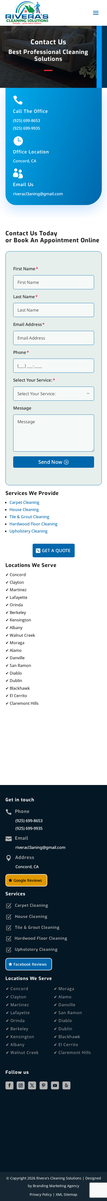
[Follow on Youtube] (55, 1085)
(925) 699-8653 (26, 120)
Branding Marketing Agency (56, 1185)
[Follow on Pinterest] (44, 1085)
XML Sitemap (66, 1194)
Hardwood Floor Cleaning (33, 524)
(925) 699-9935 (26, 128)
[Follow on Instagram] (21, 1085)
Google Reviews (27, 880)
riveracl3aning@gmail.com (38, 193)
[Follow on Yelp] (66, 1085)
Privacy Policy (41, 1194)
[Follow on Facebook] (9, 1085)
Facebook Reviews (30, 964)
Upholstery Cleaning (28, 531)
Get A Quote (56, 550)
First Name (24, 268)
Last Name (24, 296)
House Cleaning (24, 509)
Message (22, 408)
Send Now (50, 462)
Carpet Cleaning (24, 502)
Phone (19, 352)
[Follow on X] (32, 1085)
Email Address (27, 324)
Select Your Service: (32, 380)
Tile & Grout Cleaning (29, 516)
